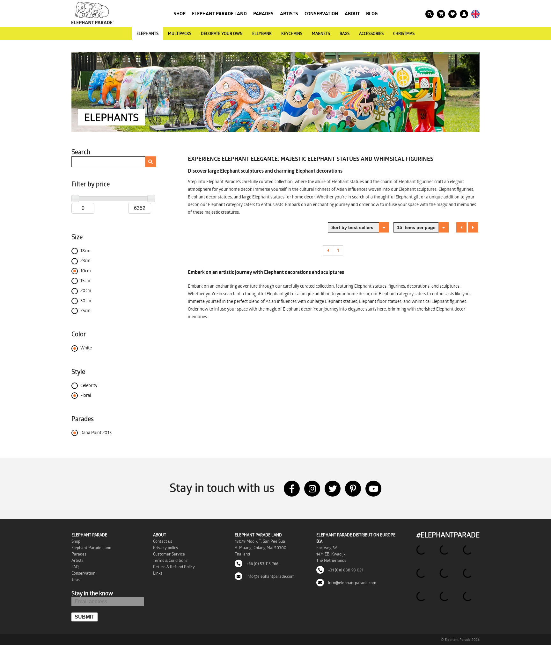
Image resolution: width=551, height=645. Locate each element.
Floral (85, 395)
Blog (372, 13)
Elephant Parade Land (219, 13)
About (352, 13)
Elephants (147, 33)
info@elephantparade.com (270, 576)
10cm (85, 271)
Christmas (404, 33)
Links (157, 573)
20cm (85, 290)
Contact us (162, 541)
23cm (85, 260)
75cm (85, 310)
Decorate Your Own (222, 33)
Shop (179, 13)
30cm (85, 300)
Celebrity (88, 385)
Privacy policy (165, 547)
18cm (85, 250)
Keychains (291, 33)
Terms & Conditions (170, 560)
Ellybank (262, 33)
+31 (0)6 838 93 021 (345, 570)
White (86, 348)
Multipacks (179, 33)
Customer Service (169, 554)
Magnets (321, 33)
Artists (289, 13)
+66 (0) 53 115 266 (262, 563)
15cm (85, 280)
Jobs (75, 579)
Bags (344, 33)
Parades (263, 13)
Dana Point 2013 (96, 432)
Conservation (321, 13)
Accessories (371, 33)
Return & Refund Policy (174, 567)
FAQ (75, 567)
